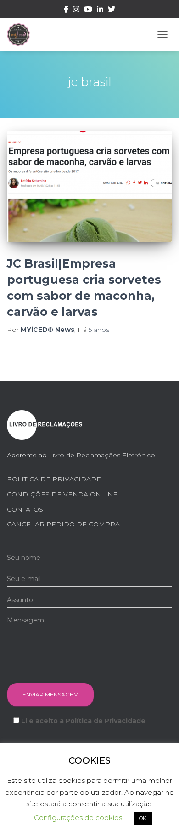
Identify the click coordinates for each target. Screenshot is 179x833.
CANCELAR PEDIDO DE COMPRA (63, 524)
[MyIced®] (22, 34)
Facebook (66, 10)
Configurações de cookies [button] (78, 817)
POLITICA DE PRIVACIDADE (54, 479)
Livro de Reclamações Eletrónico (102, 455)
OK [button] (142, 818)
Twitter (111, 10)
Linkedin (100, 10)
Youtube (88, 10)
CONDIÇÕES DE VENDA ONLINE (62, 494)
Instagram (76, 10)
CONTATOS (25, 509)
